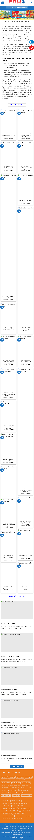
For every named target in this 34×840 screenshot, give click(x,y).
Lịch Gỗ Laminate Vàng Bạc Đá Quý (25, 362)
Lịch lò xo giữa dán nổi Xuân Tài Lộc (25, 136)
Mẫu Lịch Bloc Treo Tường (8, 816)
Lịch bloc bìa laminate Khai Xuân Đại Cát (8, 395)
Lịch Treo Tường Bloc (7, 803)
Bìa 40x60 (4, 777)
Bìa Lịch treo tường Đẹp (7, 785)
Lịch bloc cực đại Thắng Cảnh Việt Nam (8, 460)
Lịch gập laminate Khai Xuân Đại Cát (8, 362)
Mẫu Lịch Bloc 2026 (27, 811)
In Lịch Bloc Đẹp (16, 795)
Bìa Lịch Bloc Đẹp (13, 780)
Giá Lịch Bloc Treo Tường (8, 792)
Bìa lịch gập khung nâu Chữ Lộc (25, 329)
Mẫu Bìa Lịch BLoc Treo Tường (9, 808)
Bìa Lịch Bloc (5, 780)
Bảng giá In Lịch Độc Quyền (8, 755)
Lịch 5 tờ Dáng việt (8, 168)
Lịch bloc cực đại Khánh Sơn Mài (8, 427)
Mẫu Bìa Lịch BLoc (6, 805)
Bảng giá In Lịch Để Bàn (7, 722)
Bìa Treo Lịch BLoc (14, 787)
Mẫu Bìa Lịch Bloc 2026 (17, 805)
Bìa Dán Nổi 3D (20, 777)
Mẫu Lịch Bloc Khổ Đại (7, 813)
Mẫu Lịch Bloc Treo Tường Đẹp (23, 816)
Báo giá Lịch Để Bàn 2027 (8, 623)
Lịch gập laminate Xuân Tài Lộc (8, 136)
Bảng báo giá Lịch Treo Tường (9, 689)
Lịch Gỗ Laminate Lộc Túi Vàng (25, 168)
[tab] (17, 21)
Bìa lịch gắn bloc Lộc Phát (25, 555)
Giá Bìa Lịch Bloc (6, 790)
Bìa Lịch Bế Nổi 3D (6, 782)
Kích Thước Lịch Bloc (26, 795)
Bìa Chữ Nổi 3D (11, 777)
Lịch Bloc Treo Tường (16, 800)
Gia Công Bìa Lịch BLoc (25, 787)
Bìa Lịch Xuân (17, 785)
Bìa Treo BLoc (5, 787)
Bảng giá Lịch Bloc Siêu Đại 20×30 (10, 656)
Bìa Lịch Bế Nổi (22, 780)
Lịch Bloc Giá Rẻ (5, 800)
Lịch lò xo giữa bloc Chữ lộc (25, 200)
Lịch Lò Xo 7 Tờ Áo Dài (8, 329)
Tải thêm (17, 766)
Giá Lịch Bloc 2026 (23, 790)
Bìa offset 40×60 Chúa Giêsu (25, 588)
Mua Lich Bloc (16, 803)
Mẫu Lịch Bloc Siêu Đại (19, 813)
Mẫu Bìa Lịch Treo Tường (24, 808)
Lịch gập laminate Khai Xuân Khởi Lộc (25, 523)
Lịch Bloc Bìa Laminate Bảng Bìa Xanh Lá (8, 588)
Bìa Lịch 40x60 (28, 777)
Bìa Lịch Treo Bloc (26, 782)
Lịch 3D (3, 798)
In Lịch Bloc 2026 (19, 792)
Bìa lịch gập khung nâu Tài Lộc (8, 297)
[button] (2, 3)
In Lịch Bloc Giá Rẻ (6, 795)
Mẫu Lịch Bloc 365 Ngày (15, 811)
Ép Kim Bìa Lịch (18, 818)
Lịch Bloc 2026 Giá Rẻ (21, 798)
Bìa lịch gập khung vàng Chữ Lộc (26, 491)
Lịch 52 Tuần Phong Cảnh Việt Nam (8, 525)
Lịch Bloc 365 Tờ (11, 798)
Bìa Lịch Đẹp (25, 785)
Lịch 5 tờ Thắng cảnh (8, 557)
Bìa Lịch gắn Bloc (16, 782)
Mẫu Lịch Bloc (5, 811)
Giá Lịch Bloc (14, 790)
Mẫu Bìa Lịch (24, 803)
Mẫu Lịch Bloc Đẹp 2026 (7, 818)
